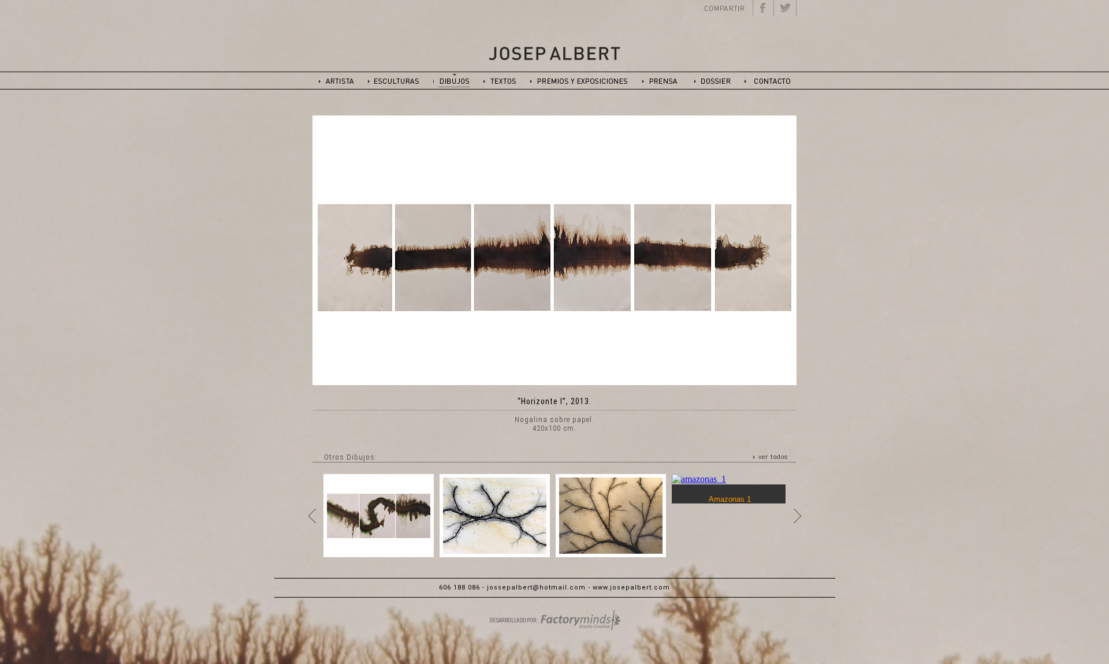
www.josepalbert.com (631, 587)
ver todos (773, 457)
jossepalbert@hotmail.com (536, 587)
